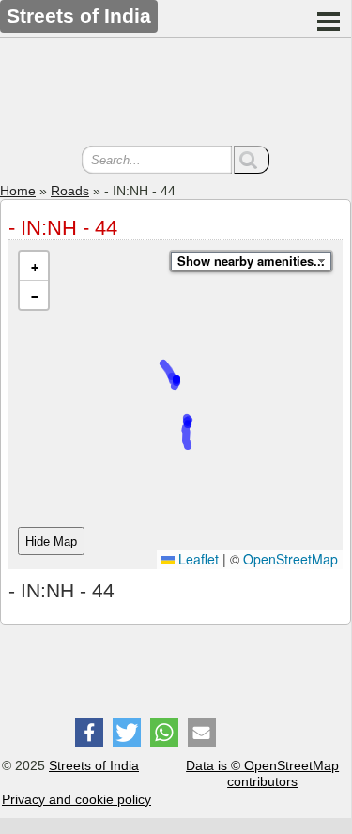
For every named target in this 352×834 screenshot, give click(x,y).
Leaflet (197, 558)
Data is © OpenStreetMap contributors (262, 773)
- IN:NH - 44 (62, 227)
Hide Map (51, 541)
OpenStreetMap (290, 558)
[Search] (251, 160)
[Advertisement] (175, 94)
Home (18, 190)
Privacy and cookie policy (76, 799)
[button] (34, 266)
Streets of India (94, 765)
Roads (70, 190)
